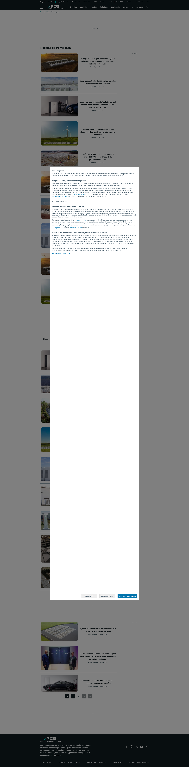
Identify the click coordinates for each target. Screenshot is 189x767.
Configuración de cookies (60, 196)
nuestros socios (81, 220)
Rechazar (89, 596)
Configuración (107, 596)
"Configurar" (56, 227)
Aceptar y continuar (127, 596)
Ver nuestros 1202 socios (61, 253)
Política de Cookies (77, 194)
